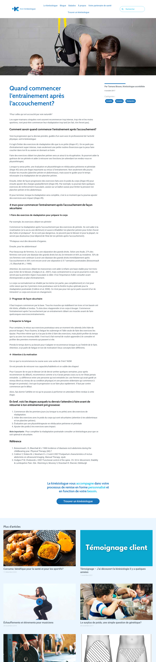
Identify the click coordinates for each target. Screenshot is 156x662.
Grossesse (119, 101)
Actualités (109, 101)
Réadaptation (131, 101)
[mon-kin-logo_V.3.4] (23, 7)
